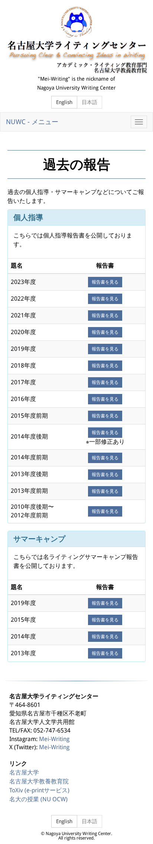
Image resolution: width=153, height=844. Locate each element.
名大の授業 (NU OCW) (38, 799)
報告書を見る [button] (105, 282)
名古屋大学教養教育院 (39, 781)
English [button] (64, 102)
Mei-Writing (54, 739)
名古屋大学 (24, 772)
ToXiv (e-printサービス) (39, 790)
